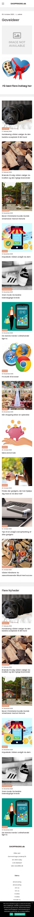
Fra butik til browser (10, 376)
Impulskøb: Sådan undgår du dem (16, 257)
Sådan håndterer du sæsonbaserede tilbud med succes (17, 574)
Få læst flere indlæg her (17, 86)
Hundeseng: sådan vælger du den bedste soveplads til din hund (16, 135)
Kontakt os (17, 900)
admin (20, 14)
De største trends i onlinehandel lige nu (15, 337)
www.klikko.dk (18, 866)
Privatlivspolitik (19, 914)
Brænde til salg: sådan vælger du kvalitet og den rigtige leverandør (16, 176)
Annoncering (17, 882)
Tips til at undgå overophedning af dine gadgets (16, 533)
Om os (17, 888)
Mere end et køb (9, 453)
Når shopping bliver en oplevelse (15, 415)
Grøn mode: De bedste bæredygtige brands (11, 296)
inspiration (5, 128)
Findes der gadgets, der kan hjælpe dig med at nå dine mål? (17, 492)
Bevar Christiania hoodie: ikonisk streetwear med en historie (15, 217)
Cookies (17, 894)
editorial (4, 251)
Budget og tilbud (7, 567)
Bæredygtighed (7, 289)
